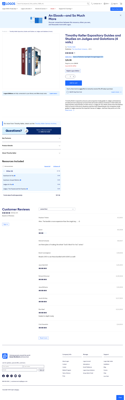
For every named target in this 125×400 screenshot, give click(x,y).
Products (4, 31)
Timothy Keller (71, 47)
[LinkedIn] (19, 376)
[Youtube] (15, 376)
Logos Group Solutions (89, 370)
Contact (64, 364)
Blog (105, 367)
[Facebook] (3, 376)
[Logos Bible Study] (8, 3)
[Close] (120, 15)
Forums (105, 370)
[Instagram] (11, 376)
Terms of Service (66, 373)
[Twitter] (7, 376)
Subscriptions (86, 364)
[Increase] (73, 76)
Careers (64, 367)
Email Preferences (87, 367)
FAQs (105, 373)
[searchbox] (53, 3)
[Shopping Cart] (121, 3)
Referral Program (66, 370)
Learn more (53, 93)
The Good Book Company (79, 49)
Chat (120, 397)
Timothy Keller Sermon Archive (45, 123)
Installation (106, 364)
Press (63, 376)
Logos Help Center (108, 361)
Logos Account (87, 361)
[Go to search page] (88, 4)
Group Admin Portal (88, 373)
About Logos (65, 361)
